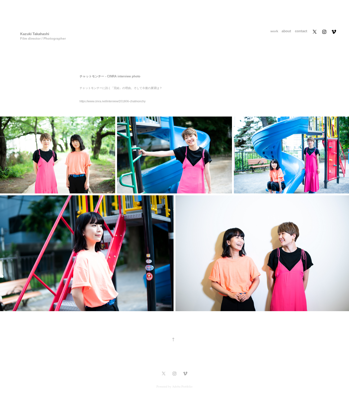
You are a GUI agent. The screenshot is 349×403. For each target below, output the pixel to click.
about (286, 31)
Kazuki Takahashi (34, 34)
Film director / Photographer (44, 38)
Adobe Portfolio (182, 386)
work (274, 31)
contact (301, 31)
